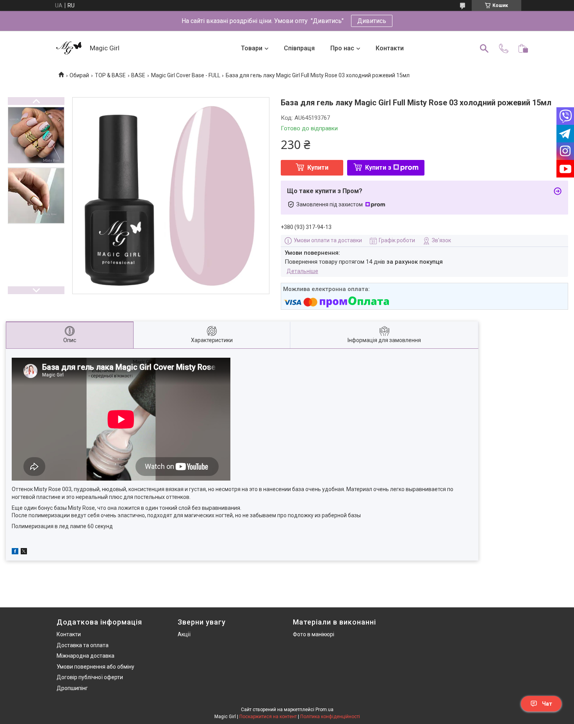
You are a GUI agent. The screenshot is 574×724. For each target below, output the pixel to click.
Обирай (79, 75)
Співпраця (299, 48)
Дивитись (371, 21)
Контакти (390, 48)
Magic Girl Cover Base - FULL (185, 75)
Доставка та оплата (83, 645)
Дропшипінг (72, 688)
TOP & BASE (110, 75)
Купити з (378, 167)
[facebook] (15, 552)
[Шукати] (484, 48)
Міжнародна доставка (85, 656)
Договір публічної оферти (90, 677)
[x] (24, 552)
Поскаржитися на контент (268, 716)
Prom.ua (324, 709)
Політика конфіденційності (330, 716)
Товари (251, 48)
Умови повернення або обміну (95, 667)
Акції (184, 634)
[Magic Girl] (69, 48)
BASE (138, 75)
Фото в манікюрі (313, 634)
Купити (317, 167)
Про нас (342, 48)
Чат (547, 704)
